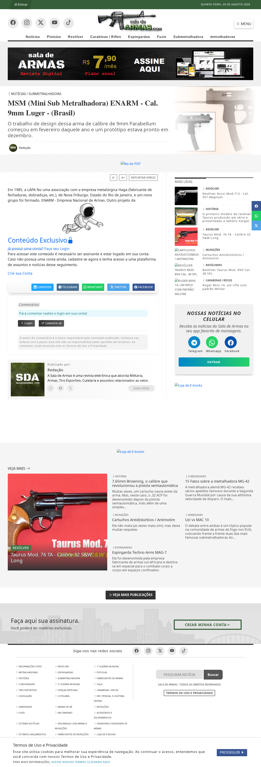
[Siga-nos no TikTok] (68, 23)
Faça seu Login (57, 248)
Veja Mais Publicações (132, 594)
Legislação (25, 695)
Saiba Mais (141, 388)
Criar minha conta (206, 624)
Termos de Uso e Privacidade (189, 693)
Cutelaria (63, 695)
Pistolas (54, 37)
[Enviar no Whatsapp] (256, 216)
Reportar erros (143, 177)
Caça (99, 684)
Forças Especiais (67, 690)
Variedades (25, 706)
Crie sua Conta (20, 273)
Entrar (23, 4)
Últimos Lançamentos (32, 734)
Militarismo (64, 712)
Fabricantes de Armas (109, 678)
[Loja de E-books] (188, 385)
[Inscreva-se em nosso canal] (27, 23)
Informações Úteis (30, 666)
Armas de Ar (64, 706)
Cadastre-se (53, 323)
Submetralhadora (188, 37)
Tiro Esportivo (27, 690)
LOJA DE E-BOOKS (106, 734)
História (23, 678)
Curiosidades (26, 684)
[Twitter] (70, 388)
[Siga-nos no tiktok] (183, 651)
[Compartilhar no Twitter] (256, 225)
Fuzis (161, 37)
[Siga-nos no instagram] (54, 23)
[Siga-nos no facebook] (13, 23)
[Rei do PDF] (130, 163)
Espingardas (139, 37)
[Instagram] (51, 388)
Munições (102, 706)
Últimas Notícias (28, 723)
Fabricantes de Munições (72, 734)
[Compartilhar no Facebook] (256, 206)
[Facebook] (61, 388)
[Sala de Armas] (130, 21)
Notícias (33, 37)
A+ (123, 177)
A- (113, 177)
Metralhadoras (28, 672)
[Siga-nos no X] (40, 23)
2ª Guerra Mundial (68, 684)
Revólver (75, 37)
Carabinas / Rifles (105, 37)
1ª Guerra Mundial (107, 666)
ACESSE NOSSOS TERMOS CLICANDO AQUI (80, 762)
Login (28, 323)
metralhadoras (222, 37)
